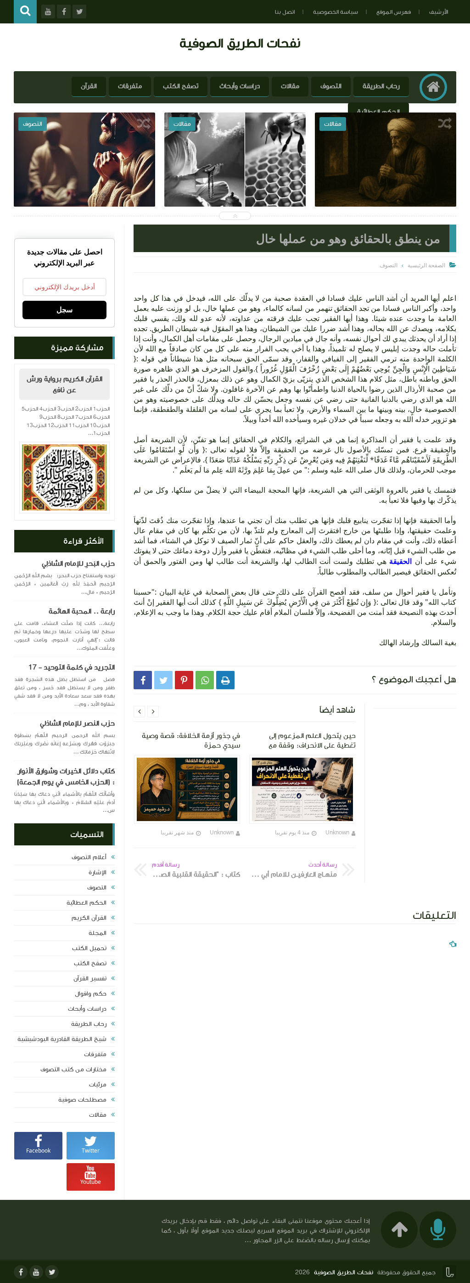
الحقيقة (399, 561)
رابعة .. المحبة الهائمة (82, 611)
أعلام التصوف (89, 857)
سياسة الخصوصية (335, 12)
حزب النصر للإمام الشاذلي (77, 723)
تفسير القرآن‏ (89, 978)
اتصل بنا (285, 12)
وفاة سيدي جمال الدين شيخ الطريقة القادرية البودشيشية (84, 190)
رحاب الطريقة (381, 86)
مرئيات (97, 1084)
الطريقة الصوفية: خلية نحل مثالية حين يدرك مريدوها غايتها (385, 190)
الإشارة (97, 872)
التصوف (330, 86)
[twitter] (52, 1272)
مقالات (290, 86)
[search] (25, 11)
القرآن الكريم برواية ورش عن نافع (64, 384)
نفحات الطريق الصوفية (239, 43)
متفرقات (130, 86)
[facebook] (21, 1272)
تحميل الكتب (89, 948)
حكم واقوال (90, 993)
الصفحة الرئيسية (426, 265)
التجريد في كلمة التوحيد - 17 (71, 667)
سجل (64, 309)
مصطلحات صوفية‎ (82, 1099)
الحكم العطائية (378, 112)
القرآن (89, 86)
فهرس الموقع (393, 12)
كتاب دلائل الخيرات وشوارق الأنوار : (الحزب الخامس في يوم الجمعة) (66, 776)
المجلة (97, 933)
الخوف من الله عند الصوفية (235, 183)
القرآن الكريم (89, 918)
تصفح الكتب (180, 86)
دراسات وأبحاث (239, 86)
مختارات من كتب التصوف (73, 1069)
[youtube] (36, 1272)
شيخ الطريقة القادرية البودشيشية (61, 1039)
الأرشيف (438, 12)
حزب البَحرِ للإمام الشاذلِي (78, 563)
